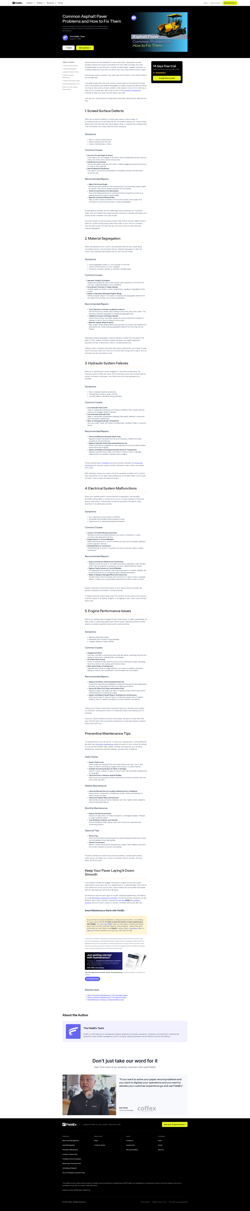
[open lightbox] (89, 1095)
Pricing (60, 3)
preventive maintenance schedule (104, 898)
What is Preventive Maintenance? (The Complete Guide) (107, 995)
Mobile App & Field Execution (71, 1163)
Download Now (92, 979)
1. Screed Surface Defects (70, 65)
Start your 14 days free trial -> (175, 1124)
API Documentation (132, 1150)
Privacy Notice (145, 1202)
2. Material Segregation (69, 69)
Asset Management (68, 1145)
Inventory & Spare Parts (69, 1154)
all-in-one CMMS (106, 924)
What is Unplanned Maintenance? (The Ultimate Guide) (106, 997)
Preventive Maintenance (70, 1150)
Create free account (167, 78)
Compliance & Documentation (71, 1159)
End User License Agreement (178, 1202)
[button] (31, 3)
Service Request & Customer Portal (73, 1172)
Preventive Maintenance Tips (70, 84)
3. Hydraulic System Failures (70, 72)
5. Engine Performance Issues (71, 80)
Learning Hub (130, 1145)
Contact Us (129, 1140)
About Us (161, 1150)
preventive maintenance (132, 90)
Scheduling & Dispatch (69, 1168)
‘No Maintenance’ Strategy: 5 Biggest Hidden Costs (105, 1000)
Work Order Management (70, 1140)
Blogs (96, 1140)
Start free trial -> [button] (230, 3)
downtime (105, 463)
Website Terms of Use (159, 1202)
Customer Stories (99, 1145)
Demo (160, 1140)
